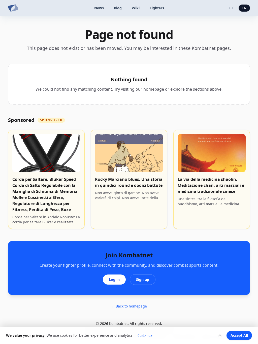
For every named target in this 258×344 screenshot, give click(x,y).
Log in (114, 279)
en (244, 8)
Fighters (157, 8)
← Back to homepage (129, 306)
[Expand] (219, 335)
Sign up (142, 279)
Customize (145, 335)
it (231, 8)
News (99, 8)
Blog (118, 8)
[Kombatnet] (13, 8)
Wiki (136, 8)
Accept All (239, 335)
